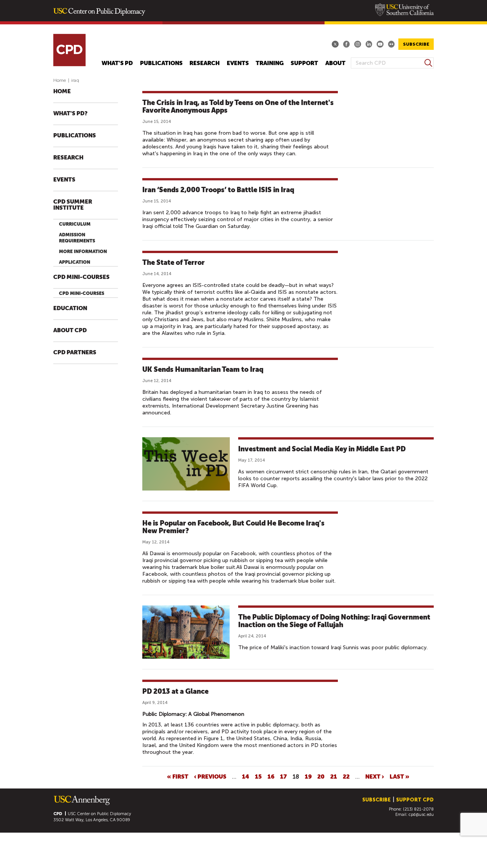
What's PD (117, 63)
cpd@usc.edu (421, 814)
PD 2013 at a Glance (175, 691)
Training (270, 63)
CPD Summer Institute (72, 205)
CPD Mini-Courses (81, 277)
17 (283, 776)
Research (204, 63)
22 (346, 776)
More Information (83, 251)
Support (304, 63)
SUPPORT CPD (415, 800)
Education (70, 308)
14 (245, 776)
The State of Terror (173, 262)
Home (59, 80)
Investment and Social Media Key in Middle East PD (322, 449)
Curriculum (75, 224)
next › (374, 776)
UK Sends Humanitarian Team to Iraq (202, 369)
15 (258, 776)
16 (270, 776)
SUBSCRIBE (416, 44)
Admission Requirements (77, 238)
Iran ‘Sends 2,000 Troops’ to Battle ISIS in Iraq (218, 190)
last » (399, 776)
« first (177, 776)
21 (333, 776)
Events (238, 63)
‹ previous (210, 776)
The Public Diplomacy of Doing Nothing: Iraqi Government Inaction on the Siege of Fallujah (334, 621)
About (335, 63)
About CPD (70, 330)
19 (308, 776)
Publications (161, 63)
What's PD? (70, 113)
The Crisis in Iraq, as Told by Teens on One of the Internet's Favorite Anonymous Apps (238, 106)
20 (321, 776)
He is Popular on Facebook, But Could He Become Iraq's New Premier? (233, 527)
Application (74, 262)
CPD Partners (74, 352)
